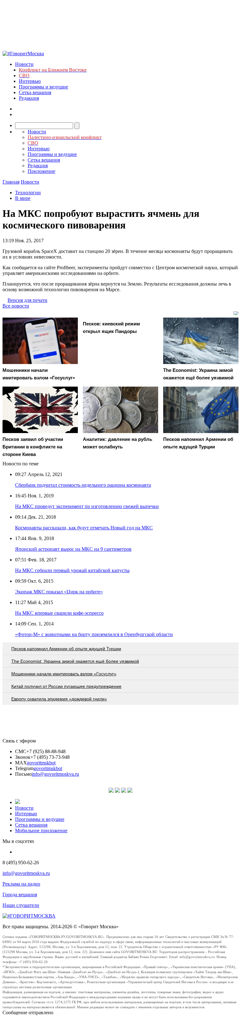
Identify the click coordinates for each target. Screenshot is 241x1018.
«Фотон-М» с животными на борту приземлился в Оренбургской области (94, 634)
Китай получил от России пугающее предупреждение (66, 686)
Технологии (28, 192)
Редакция (29, 98)
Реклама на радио (21, 884)
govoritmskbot (41, 762)
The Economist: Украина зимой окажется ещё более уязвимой (75, 661)
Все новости (16, 305)
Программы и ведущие (43, 86)
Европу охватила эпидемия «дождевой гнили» (59, 698)
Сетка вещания (35, 92)
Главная (11, 182)
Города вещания (20, 894)
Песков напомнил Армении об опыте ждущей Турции (66, 648)
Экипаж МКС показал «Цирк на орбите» (59, 591)
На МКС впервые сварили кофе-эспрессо (59, 613)
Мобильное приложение (41, 830)
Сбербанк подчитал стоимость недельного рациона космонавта (83, 485)
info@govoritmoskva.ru (55, 774)
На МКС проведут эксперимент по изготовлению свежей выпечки (87, 506)
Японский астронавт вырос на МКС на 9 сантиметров (73, 549)
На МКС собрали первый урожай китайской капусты (72, 570)
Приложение (41, 171)
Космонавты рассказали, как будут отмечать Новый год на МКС (84, 527)
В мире (22, 198)
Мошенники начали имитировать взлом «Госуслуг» (63, 673)
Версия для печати (27, 300)
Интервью (30, 81)
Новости (24, 64)
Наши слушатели (21, 905)
